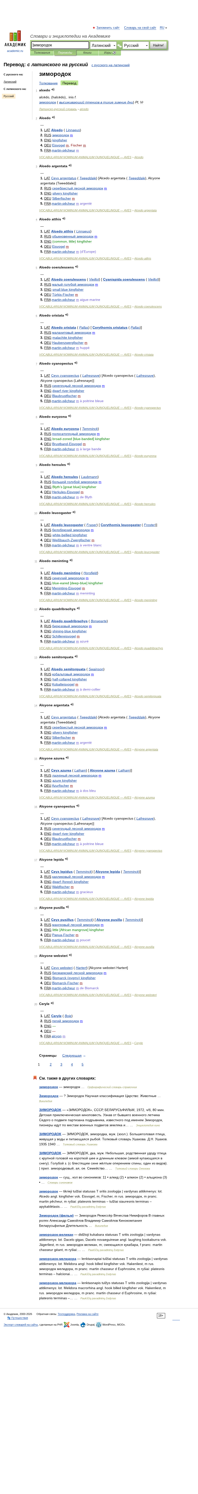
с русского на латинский (111, 65)
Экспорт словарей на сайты (21, 1324)
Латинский (10, 81)
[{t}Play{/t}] (53, 89)
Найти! (158, 45)
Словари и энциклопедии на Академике (70, 36)
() (70, 882)
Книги (87, 52)
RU (162, 27)
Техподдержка (66, 1314)
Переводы (65, 52)
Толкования (42, 52)
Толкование (48, 83)
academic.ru (15, 51)
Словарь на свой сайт (140, 27)
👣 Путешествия (17, 1317)
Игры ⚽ (110, 52)
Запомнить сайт (108, 27)
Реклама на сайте (88, 1314)
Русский (9, 96)
